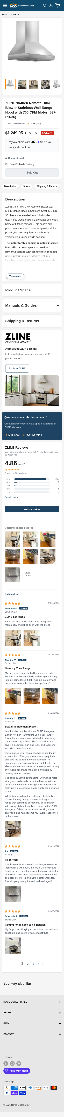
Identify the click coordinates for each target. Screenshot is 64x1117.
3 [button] (33, 963)
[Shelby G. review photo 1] (13, 829)
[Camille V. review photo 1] (13, 696)
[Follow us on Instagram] (12, 1063)
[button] (38, 964)
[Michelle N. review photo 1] (13, 637)
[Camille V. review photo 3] (50, 696)
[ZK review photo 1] (13, 894)
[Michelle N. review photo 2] (31, 637)
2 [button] (28, 963)
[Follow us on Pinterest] (18, 1063)
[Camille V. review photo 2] (31, 696)
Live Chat (13, 435)
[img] (12, 603)
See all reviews (12, 497)
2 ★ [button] (8, 489)
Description (10, 186)
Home (4, 14)
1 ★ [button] (8, 492)
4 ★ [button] (8, 482)
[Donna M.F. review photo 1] (13, 945)
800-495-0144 (34, 435)
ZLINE (14, 14)
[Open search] (45, 5)
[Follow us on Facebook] (5, 1063)
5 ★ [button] (8, 479)
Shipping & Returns (47, 186)
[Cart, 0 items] (58, 5)
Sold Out (32, 172)
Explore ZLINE (17, 368)
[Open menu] (5, 5)
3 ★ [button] (8, 485)
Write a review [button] (32, 509)
